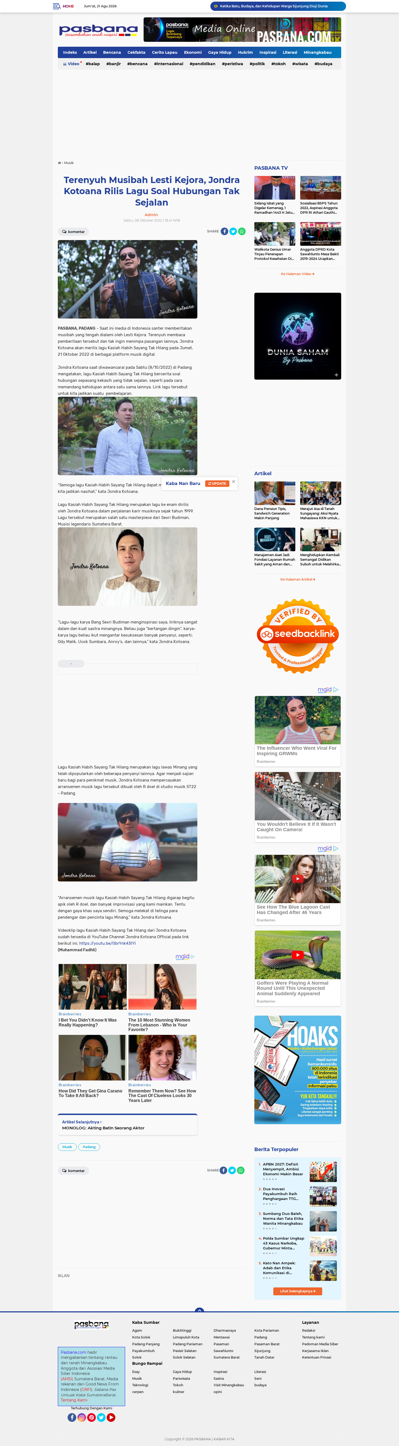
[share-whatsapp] (242, 231)
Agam (137, 1330)
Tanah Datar (264, 1357)
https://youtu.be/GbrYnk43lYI (107, 943)
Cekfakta (136, 52)
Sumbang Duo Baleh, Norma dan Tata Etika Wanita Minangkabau (283, 1218)
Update (218, 483)
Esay (136, 1372)
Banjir (115, 63)
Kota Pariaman (266, 1330)
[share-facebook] (224, 231)
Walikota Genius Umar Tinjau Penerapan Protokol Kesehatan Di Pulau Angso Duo (273, 254)
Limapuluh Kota (186, 1337)
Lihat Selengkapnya (296, 1291)
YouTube (115, 1424)
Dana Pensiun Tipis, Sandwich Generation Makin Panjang (272, 513)
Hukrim (245, 52)
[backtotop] (199, 1312)
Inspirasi (267, 52)
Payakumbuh (143, 1351)
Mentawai (222, 1337)
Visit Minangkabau (229, 1385)
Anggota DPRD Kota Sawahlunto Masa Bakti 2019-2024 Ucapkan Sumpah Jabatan (319, 254)
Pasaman (221, 1344)
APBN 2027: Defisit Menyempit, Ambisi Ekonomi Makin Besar (283, 1169)
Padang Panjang (146, 1344)
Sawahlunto (223, 1351)
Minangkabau (318, 52)
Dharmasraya (225, 1330)
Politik (258, 63)
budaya (324, 63)
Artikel (90, 52)
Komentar (76, 232)
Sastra (219, 1378)
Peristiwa (234, 63)
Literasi (290, 52)
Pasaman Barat (267, 1344)
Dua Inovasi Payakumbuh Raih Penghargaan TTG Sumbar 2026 (280, 1194)
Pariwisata (181, 1378)
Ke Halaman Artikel (296, 579)
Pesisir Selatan (185, 1351)
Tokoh (280, 63)
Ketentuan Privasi (316, 1357)
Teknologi (140, 1385)
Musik (67, 1147)
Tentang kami (313, 1337)
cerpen (138, 1392)
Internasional (170, 63)
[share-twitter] (233, 231)
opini (218, 1392)
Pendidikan (204, 63)
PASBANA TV (271, 168)
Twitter (103, 1424)
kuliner (178, 1392)
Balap (94, 63)
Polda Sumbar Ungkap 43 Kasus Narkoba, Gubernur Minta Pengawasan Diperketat (283, 1243)
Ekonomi (193, 52)
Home (68, 6)
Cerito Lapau (165, 52)
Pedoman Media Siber (320, 1344)
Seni (257, 1378)
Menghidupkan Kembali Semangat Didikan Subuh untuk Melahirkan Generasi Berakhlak (320, 559)
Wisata (301, 63)
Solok (137, 1357)
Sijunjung (262, 1351)
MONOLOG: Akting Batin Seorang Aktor (103, 1127)
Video (73, 63)
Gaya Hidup (220, 52)
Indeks (70, 52)
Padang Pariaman (187, 1344)
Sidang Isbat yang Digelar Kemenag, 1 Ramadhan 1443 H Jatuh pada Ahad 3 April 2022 (274, 208)
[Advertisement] (199, 112)
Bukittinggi (182, 1330)
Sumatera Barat (227, 1357)
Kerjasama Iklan (315, 1351)
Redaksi (308, 1330)
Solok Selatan (184, 1357)
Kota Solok (141, 1337)
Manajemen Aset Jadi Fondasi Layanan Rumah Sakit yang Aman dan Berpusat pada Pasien (274, 559)
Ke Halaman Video (296, 274)
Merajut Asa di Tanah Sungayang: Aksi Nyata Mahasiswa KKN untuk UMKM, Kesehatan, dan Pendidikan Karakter (319, 513)
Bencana (112, 52)
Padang (89, 1147)
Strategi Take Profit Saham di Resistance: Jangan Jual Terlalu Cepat (275, 6)
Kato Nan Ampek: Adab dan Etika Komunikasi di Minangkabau (279, 1268)
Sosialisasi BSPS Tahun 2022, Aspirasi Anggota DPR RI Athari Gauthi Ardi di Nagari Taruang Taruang (319, 208)
